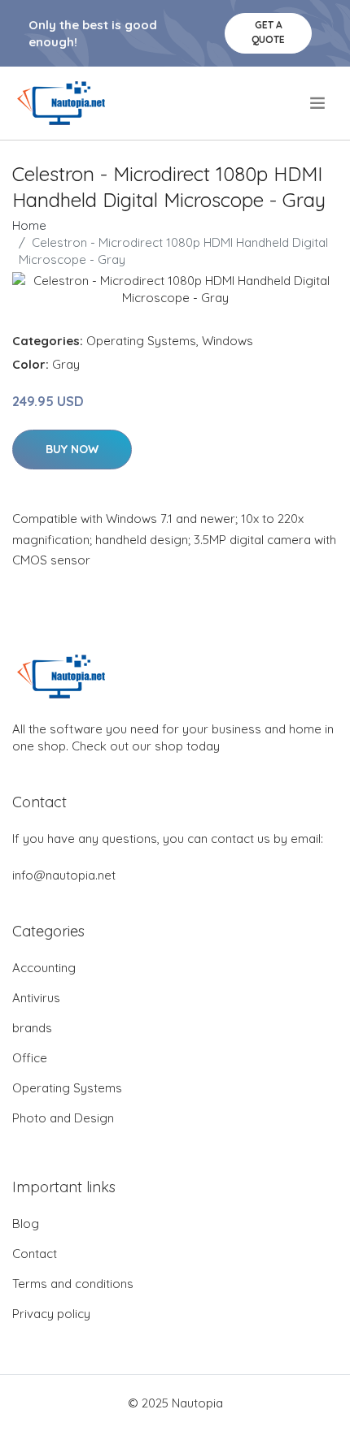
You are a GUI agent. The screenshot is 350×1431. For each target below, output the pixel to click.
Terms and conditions (72, 1283)
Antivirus (36, 997)
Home (29, 225)
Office (29, 1058)
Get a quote (268, 32)
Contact (34, 1253)
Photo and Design (63, 1118)
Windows (227, 340)
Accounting (44, 967)
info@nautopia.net (64, 875)
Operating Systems (141, 340)
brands (32, 1027)
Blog (25, 1223)
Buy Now (72, 449)
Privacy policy (51, 1313)
